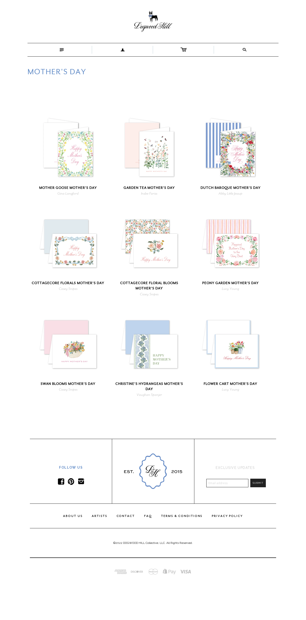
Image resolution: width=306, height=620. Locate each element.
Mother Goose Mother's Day (68, 187)
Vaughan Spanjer (149, 394)
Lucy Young (230, 288)
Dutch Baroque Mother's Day (231, 187)
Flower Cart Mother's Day (230, 384)
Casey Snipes (68, 288)
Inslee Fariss (149, 193)
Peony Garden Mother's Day (230, 283)
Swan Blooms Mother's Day (68, 384)
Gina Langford (68, 193)
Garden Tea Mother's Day (149, 187)
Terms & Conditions (181, 516)
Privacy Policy (227, 516)
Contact (126, 516)
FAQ (148, 516)
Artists (99, 516)
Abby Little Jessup (230, 193)
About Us (72, 516)
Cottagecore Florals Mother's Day (68, 283)
